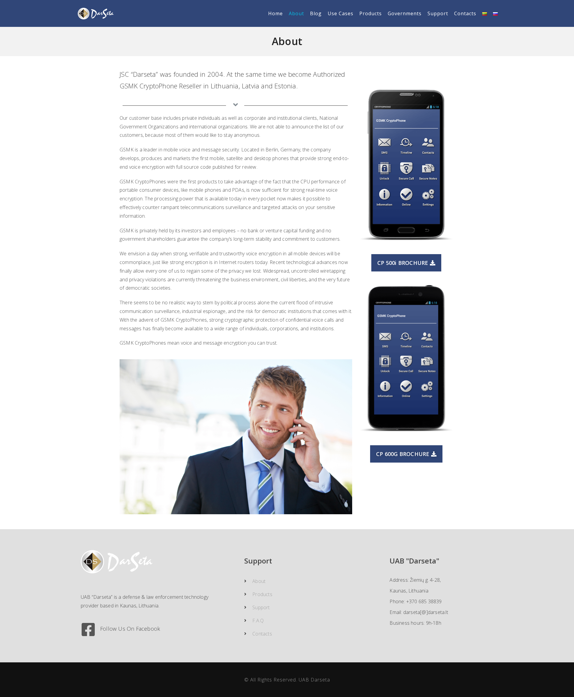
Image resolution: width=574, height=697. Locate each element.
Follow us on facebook (130, 628)
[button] (406, 262)
